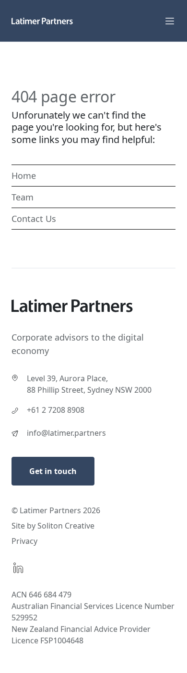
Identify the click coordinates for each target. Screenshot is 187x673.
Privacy (24, 541)
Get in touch (53, 471)
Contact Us (34, 218)
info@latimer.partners (66, 433)
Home (24, 175)
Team (23, 197)
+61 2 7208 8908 (55, 410)
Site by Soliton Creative (53, 525)
